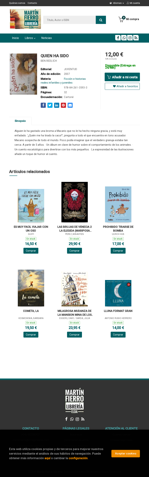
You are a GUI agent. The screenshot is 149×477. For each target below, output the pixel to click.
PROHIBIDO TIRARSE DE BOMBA (118, 228)
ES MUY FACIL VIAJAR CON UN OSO (31, 228)
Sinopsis (20, 121)
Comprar (31, 250)
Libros (29, 38)
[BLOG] (136, 37)
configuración (78, 458)
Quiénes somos (17, 3)
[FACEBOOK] (118, 37)
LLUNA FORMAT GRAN (118, 311)
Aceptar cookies (125, 453)
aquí (47, 458)
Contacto (32, 3)
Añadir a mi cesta (124, 77)
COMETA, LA (31, 311)
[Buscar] (101, 20)
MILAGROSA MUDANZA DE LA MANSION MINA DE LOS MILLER (75, 312)
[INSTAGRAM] (130, 37)
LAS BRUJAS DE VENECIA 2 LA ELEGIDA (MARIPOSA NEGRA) (74, 228)
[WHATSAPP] (124, 37)
